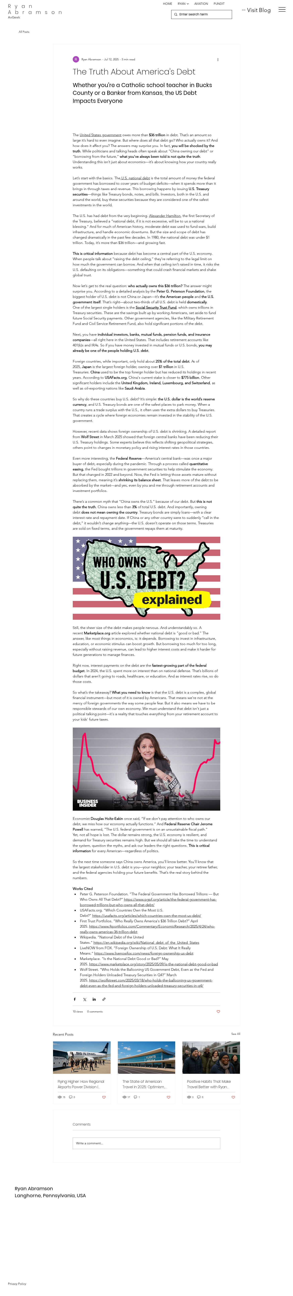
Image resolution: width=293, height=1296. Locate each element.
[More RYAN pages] (188, 4)
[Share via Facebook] (75, 999)
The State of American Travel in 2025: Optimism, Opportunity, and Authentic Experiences (146, 1084)
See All (235, 1034)
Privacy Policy (17, 1284)
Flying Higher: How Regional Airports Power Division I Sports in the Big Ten (81, 1084)
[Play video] (146, 578)
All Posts (24, 32)
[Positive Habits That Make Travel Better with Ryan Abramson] (211, 1057)
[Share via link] (104, 999)
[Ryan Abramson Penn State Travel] (82, 1057)
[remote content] (146, 118)
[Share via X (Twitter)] (84, 999)
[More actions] (217, 59)
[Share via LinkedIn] (94, 999)
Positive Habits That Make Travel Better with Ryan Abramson (209, 1084)
